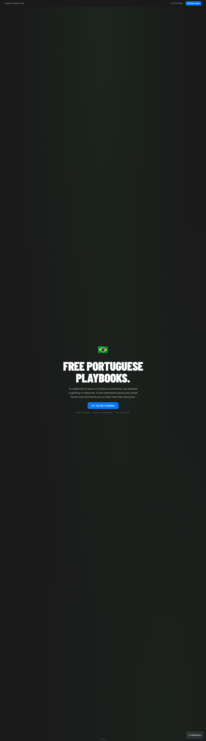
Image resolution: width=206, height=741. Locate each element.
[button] (195, 735)
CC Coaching (176, 3)
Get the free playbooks (102, 405)
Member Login (193, 3)
